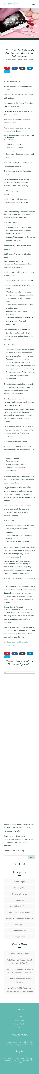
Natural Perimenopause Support (19, 918)
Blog (20, 1027)
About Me (19, 1020)
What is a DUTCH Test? (19, 954)
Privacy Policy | (21, 1060)
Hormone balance (19, 894)
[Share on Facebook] (15, 68)
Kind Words (19, 1024)
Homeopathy (19, 888)
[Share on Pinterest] (7, 68)
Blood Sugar (19, 881)
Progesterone (19, 937)
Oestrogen (19, 924)
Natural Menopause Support (19, 912)
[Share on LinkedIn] (30, 68)
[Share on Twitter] (7, 71)
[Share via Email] (22, 68)
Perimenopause (19, 930)
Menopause (19, 900)
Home (19, 1017)
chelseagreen (12, 60)
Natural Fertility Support (19, 28)
